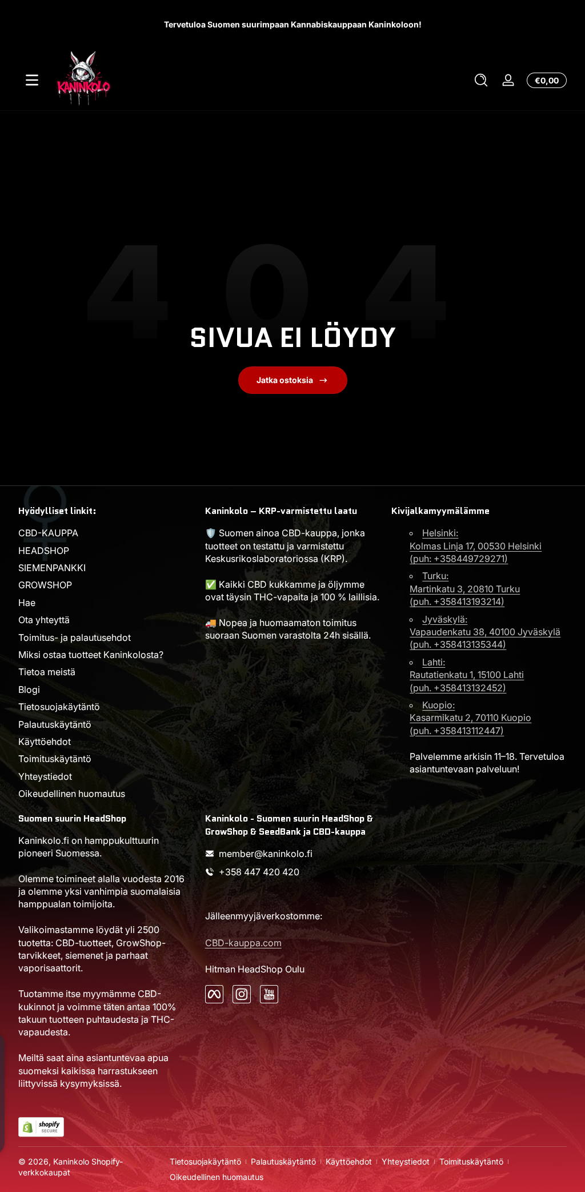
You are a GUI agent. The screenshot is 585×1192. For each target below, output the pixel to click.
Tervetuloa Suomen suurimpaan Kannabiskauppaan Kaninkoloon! (293, 24)
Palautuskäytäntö (54, 724)
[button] (481, 80)
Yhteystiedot (45, 776)
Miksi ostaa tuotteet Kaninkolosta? (90, 654)
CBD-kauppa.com (243, 942)
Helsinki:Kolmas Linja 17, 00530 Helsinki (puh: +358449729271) (476, 545)
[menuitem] (106, 533)
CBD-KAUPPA (48, 533)
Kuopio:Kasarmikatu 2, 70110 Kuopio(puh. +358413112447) (470, 717)
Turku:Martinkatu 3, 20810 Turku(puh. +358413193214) (465, 588)
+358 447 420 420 (259, 872)
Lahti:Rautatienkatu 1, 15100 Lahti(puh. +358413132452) (467, 674)
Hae (26, 602)
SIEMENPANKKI (52, 567)
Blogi (29, 689)
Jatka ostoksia (285, 380)
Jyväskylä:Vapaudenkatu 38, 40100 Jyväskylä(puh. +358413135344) (485, 632)
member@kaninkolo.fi (265, 853)
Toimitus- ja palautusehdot (74, 637)
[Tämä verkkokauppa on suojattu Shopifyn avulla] (41, 1127)
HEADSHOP (43, 550)
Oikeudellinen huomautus (71, 793)
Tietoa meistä (46, 671)
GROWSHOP (45, 585)
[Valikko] (32, 80)
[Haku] (481, 80)
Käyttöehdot (44, 741)
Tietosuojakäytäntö (59, 706)
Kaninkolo (71, 1161)
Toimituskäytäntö (54, 758)
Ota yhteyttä (44, 619)
